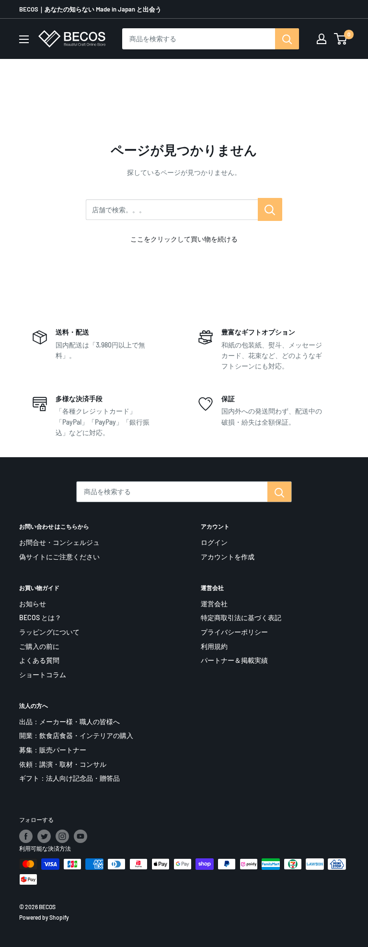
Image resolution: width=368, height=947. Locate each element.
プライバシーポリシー (234, 632)
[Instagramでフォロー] (62, 836)
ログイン (214, 542)
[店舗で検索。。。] (270, 209)
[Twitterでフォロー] (44, 836)
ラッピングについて (49, 632)
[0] (341, 39)
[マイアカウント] (321, 39)
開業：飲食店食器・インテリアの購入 (76, 735)
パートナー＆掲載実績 (234, 660)
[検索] (287, 38)
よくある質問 (39, 660)
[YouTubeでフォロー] (80, 836)
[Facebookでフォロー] (26, 836)
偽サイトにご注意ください (59, 557)
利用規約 (214, 646)
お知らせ (32, 604)
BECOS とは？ (40, 617)
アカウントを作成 (227, 557)
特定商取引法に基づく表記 (241, 617)
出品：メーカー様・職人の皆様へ (69, 721)
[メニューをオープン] (24, 39)
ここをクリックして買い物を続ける (184, 239)
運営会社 (214, 604)
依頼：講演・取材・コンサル (62, 764)
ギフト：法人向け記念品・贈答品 (69, 778)
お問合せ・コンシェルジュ (59, 542)
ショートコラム (42, 674)
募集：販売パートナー (52, 750)
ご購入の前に (39, 646)
